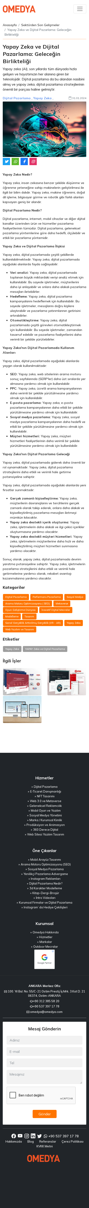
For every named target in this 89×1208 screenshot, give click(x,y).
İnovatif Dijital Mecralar (56, 609)
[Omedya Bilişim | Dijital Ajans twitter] (39, 1136)
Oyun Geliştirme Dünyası (20, 609)
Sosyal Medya (75, 597)
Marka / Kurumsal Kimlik (45, 820)
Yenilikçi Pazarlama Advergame (46, 874)
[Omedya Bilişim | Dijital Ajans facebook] (13, 1136)
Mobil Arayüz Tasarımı (45, 859)
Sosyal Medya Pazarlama (46, 869)
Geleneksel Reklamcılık (45, 806)
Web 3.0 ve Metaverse (45, 801)
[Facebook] (24, 161)
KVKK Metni (45, 1146)
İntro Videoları (45, 898)
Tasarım (29, 616)
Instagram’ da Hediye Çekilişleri (46, 907)
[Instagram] (33, 161)
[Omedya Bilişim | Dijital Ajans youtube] (20, 1136)
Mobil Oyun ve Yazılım (46, 810)
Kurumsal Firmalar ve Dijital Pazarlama (45, 902)
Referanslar (47, 1141)
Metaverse (62, 603)
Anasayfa (10, 25)
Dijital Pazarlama (17, 98)
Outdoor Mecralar (45, 946)
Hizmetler (45, 937)
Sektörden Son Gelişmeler (40, 25)
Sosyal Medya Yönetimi (45, 815)
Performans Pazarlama (47, 597)
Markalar (45, 942)
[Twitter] (6, 161)
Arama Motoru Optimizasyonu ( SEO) (27, 603)
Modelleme (11, 616)
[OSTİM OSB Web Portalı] (66, 682)
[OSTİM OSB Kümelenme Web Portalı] (22, 682)
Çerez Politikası (73, 1141)
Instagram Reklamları (45, 878)
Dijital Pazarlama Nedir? (45, 883)
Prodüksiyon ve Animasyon (45, 825)
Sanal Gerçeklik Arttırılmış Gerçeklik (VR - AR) (33, 622)
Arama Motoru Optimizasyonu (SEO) (46, 864)
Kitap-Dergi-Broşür (45, 893)
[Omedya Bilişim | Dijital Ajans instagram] (26, 1136)
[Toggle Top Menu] (79, 8)
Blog (30, 1141)
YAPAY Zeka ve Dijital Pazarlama (45, 649)
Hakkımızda (13, 1141)
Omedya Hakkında (46, 932)
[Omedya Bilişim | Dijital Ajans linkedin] (33, 1136)
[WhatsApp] (15, 161)
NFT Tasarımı (46, 796)
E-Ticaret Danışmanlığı (45, 791)
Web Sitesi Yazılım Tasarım (45, 834)
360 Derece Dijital (45, 829)
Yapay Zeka (42, 98)
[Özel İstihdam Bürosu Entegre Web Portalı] (22, 709)
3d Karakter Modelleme (45, 888)
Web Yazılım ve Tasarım (19, 629)
